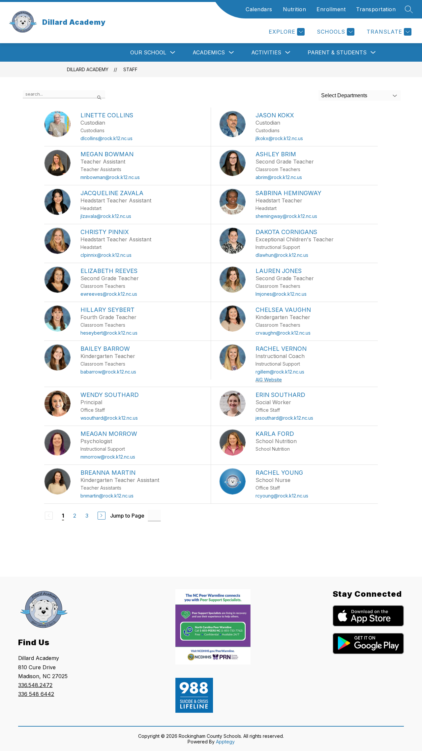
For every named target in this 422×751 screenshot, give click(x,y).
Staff (130, 69)
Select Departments (344, 95)
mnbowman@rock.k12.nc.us (110, 177)
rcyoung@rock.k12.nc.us (282, 495)
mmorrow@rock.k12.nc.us (107, 457)
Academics (209, 52)
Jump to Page (127, 515)
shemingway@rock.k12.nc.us (286, 216)
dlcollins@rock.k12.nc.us (106, 138)
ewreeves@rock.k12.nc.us (108, 294)
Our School (148, 52)
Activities (266, 52)
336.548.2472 (35, 685)
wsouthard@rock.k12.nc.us (109, 418)
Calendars (259, 9)
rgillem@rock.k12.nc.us (280, 372)
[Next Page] (102, 516)
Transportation (376, 9)
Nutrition (294, 9)
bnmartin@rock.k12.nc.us (107, 495)
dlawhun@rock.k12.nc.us (282, 255)
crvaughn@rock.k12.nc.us (283, 333)
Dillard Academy (87, 69)
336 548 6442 (36, 694)
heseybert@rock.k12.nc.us (108, 333)
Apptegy (225, 741)
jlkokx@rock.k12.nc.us (279, 138)
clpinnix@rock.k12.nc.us (106, 255)
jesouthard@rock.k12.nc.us (284, 418)
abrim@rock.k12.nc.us (279, 177)
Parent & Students (337, 52)
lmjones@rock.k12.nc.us (281, 294)
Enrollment (331, 9)
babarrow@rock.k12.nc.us (108, 372)
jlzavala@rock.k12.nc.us (105, 216)
